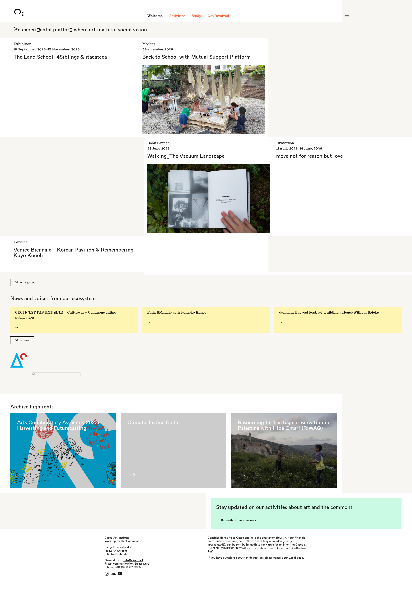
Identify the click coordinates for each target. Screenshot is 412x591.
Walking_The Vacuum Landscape (186, 156)
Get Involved (218, 16)
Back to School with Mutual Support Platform (196, 57)
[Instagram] (107, 574)
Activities (177, 16)
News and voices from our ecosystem (53, 298)
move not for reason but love (309, 156)
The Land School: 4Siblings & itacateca (60, 57)
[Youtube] (120, 574)
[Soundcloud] (113, 574)
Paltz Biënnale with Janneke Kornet (177, 312)
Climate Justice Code (152, 423)
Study (196, 16)
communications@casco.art (131, 563)
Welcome (155, 16)
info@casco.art (133, 560)
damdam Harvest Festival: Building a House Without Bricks (329, 312)
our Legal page (293, 558)
